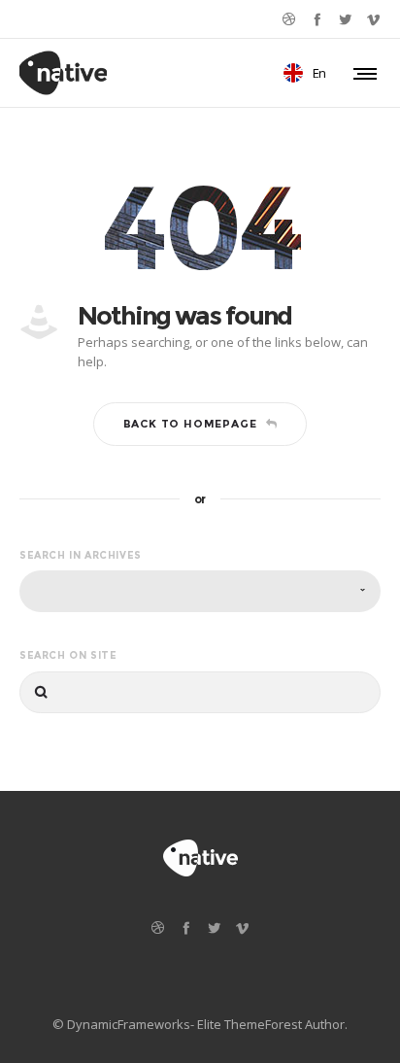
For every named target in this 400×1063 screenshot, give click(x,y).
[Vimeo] (373, 19)
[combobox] (200, 591)
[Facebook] (317, 19)
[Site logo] (63, 73)
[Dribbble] (289, 19)
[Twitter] (345, 19)
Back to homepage (190, 423)
